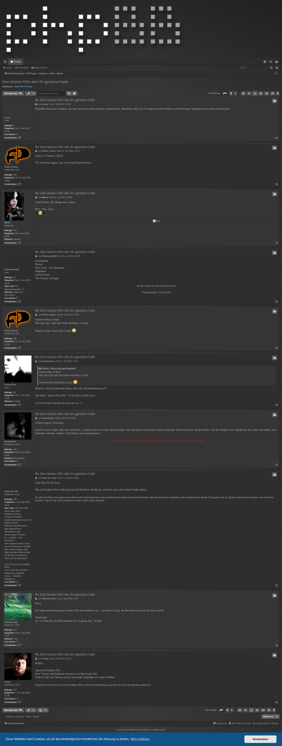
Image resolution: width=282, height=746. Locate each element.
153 (15, 630)
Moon (7, 222)
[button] (225, 93)
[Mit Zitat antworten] (274, 101)
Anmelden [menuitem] (271, 62)
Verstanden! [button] (260, 739)
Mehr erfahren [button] (140, 739)
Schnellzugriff (6, 62)
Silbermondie (11, 622)
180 (15, 175)
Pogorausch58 (11, 269)
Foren (17, 61)
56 (14, 277)
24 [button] (266, 93)
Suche (9, 67)
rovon (7, 117)
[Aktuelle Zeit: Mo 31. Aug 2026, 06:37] (276, 73)
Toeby (7, 682)
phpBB (131, 730)
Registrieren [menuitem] (277, 62)
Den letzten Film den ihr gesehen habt (35, 81)
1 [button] (235, 93)
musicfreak (10, 441)
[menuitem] (265, 61)
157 (15, 690)
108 (15, 499)
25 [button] (272, 93)
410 (15, 230)
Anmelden (23, 67)
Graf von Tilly (11, 491)
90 (14, 392)
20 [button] (243, 93)
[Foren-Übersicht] (93, 29)
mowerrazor (10, 384)
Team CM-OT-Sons (23, 86)
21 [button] (249, 93)
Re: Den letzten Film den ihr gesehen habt (65, 100)
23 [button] (260, 93)
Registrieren (40, 67)
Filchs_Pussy (11, 167)
